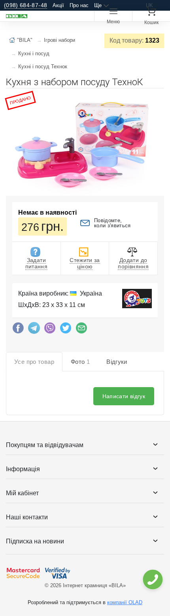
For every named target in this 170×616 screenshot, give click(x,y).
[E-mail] (81, 330)
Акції (58, 5)
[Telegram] (34, 330)
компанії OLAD (124, 602)
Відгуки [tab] (116, 361)
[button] (157, 97)
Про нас (79, 5)
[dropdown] (152, 579)
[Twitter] (66, 330)
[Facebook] (18, 330)
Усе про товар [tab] (34, 361)
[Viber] (50, 330)
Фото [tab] (80, 361)
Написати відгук (123, 396)
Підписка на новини (35, 541)
